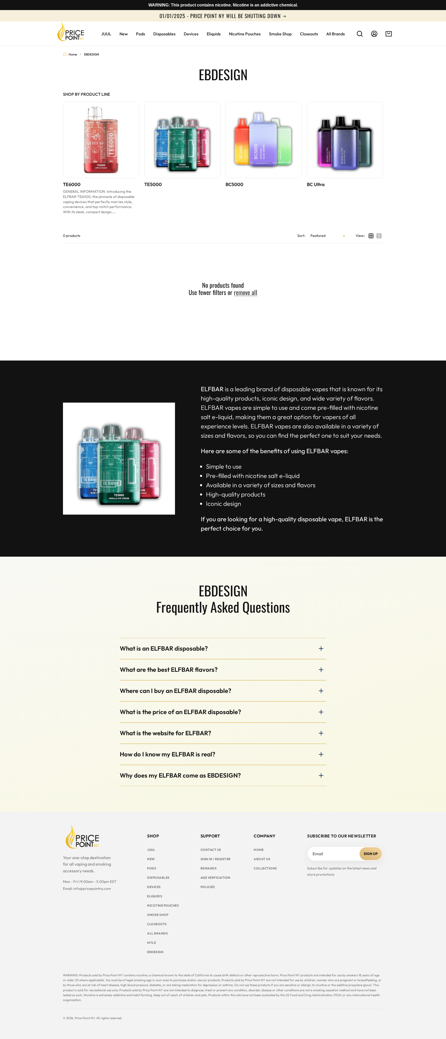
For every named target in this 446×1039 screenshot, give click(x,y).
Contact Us (211, 850)
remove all (245, 292)
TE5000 (153, 184)
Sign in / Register (216, 859)
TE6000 (72, 184)
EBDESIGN (155, 952)
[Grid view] (371, 236)
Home (73, 54)
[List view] (379, 236)
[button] (360, 34)
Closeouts (157, 924)
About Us (262, 859)
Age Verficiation (215, 878)
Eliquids (154, 896)
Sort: (301, 235)
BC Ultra (316, 184)
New (151, 859)
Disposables (158, 878)
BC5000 (234, 184)
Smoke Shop (157, 915)
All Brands (157, 933)
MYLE (151, 943)
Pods (151, 868)
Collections (265, 868)
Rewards (209, 868)
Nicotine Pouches (163, 905)
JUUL (151, 850)
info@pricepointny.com (92, 888)
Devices (154, 887)
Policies (208, 887)
